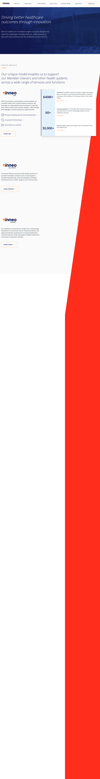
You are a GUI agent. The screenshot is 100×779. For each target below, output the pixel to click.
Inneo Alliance (41, 3)
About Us (17, 3)
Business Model (65, 3)
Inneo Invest (53, 3)
